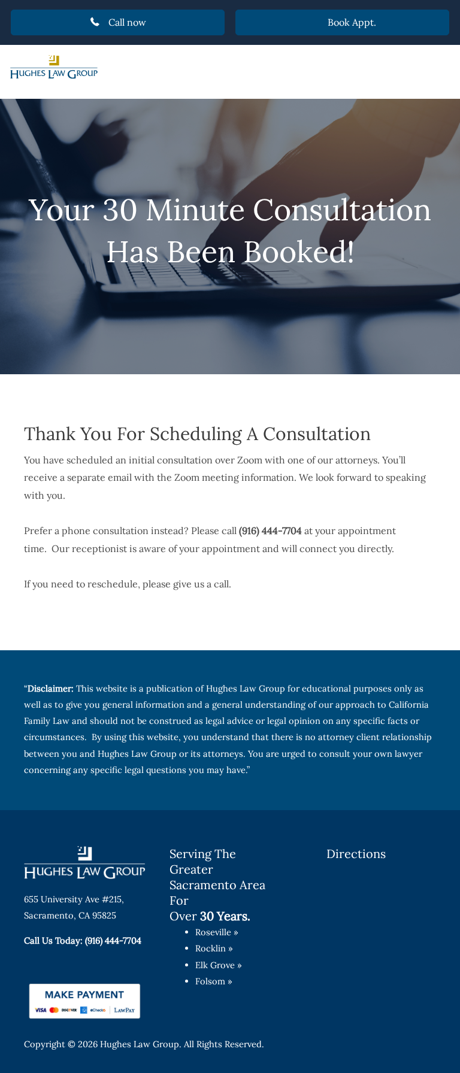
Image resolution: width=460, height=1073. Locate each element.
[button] (118, 22)
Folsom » (213, 981)
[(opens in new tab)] (85, 999)
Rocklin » (214, 948)
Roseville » (216, 932)
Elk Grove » (218, 965)
